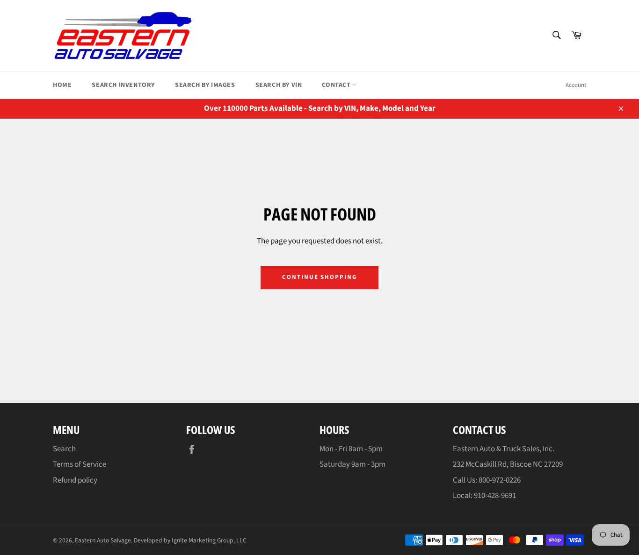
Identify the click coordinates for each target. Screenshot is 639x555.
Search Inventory (123, 85)
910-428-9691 (495, 495)
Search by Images (205, 85)
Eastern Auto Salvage (103, 540)
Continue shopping (319, 277)
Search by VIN (278, 85)
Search (64, 449)
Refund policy (75, 480)
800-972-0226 (500, 480)
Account (576, 85)
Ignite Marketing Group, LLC (209, 540)
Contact (337, 85)
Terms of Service (79, 464)
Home (62, 85)
